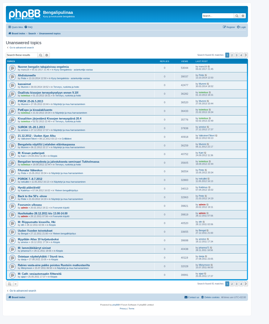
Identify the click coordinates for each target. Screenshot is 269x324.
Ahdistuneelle (27, 75)
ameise (24, 130)
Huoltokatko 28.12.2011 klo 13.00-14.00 (42, 213)
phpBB (115, 305)
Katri (23, 156)
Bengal (24, 233)
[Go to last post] (209, 66)
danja (23, 259)
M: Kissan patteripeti (31, 153)
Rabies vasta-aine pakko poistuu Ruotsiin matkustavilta (54, 265)
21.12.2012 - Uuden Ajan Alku (37, 135)
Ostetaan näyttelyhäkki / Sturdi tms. (41, 256)
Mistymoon (26, 268)
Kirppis (53, 156)
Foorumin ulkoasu (30, 204)
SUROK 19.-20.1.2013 (31, 127)
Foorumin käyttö (61, 207)
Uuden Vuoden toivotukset (35, 230)
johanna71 (26, 251)
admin (24, 207)
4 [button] (241, 55)
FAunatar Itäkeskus (30, 170)
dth (22, 225)
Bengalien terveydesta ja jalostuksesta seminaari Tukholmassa (58, 161)
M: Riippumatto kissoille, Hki (36, 222)
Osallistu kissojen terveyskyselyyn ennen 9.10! (48, 92)
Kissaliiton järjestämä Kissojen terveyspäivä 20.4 (49, 118)
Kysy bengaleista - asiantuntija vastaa (73, 69)
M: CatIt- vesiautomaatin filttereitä (39, 273)
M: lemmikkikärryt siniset (34, 248)
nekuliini (25, 182)
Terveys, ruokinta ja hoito (66, 87)
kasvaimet (24, 84)
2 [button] (232, 55)
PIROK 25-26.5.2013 (30, 101)
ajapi (23, 276)
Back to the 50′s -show (32, 196)
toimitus (25, 95)
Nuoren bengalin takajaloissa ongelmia (43, 66)
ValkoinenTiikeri (29, 138)
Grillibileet (66, 138)
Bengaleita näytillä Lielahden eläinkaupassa (46, 144)
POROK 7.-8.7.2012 (30, 179)
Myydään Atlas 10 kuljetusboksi (38, 239)
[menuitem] (28, 27)
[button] (246, 55)
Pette (23, 78)
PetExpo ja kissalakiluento (35, 110)
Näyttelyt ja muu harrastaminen (69, 104)
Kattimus (25, 190)
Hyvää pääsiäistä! (29, 187)
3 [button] (236, 55)
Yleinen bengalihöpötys (66, 190)
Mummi (24, 87)
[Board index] (25, 13)
